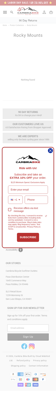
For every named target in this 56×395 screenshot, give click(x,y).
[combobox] (15, 200)
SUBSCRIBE (28, 237)
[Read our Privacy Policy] (46, 216)
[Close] (50, 150)
